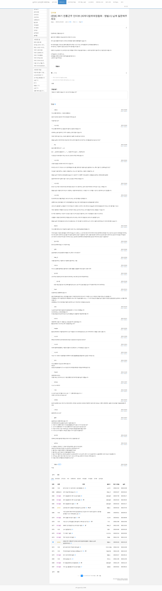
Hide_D (56, 257)
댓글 (81, 22)
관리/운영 (57, 478)
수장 (55, 390)
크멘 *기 (36, 80)
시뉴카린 (56, 125)
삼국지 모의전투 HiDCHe (40, 2)
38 (81, 500)
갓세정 (56, 400)
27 (81, 566)
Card (55, 289)
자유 (68, 478)
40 (81, 496)
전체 (52, 478)
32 (72, 529)
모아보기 (36, 9)
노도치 (108, 488)
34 (76, 517)
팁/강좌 (79, 478)
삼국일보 (101, 478)
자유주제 (36, 17)
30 (71, 543)
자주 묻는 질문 (82, 2)
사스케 (56, 336)
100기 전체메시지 (38, 52)
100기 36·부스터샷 (39, 60)
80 (97, 575)
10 (94, 575)
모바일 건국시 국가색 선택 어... (40, 45)
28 (83, 551)
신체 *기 (36, 88)
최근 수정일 (116, 484)
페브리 (56, 225)
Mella (108, 537)
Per (55, 144)
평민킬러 (108, 496)
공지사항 (54, 2)
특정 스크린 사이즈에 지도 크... (40, 47)
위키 (122, 2)
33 (83, 525)
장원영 (108, 566)
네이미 (56, 318)
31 (75, 537)
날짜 (124, 484)
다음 (100, 575)
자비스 (108, 559)
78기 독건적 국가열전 (60, 77)
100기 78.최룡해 (38, 55)
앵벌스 (52, 22)
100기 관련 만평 (38, 50)
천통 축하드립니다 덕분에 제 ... (40, 91)
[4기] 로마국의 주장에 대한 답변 (63, 80)
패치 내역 (108, 2)
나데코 (56, 409)
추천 (122, 111)
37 (75, 503)
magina (56, 328)
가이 (108, 521)
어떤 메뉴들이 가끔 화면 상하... (40, 72)
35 (86, 507)
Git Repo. (115, 2)
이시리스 (108, 533)
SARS (108, 512)
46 (76, 492)
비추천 (125, 111)
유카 (55, 360)
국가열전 (90, 478)
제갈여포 (108, 551)
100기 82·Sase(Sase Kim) (40, 65)
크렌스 (56, 110)
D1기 (35, 83)
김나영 (56, 273)
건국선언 (63, 478)
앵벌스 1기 (37, 85)
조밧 (55, 306)
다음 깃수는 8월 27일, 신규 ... (40, 63)
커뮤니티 (61, 2)
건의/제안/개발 (72, 2)
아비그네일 (109, 547)
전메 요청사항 (37, 42)
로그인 (126, 6)
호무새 (56, 443)
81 (85, 488)
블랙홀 (35, 35)
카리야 (56, 265)
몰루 (55, 417)
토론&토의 (73, 478)
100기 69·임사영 (38, 58)
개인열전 (84, 478)
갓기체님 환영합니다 (39, 77)
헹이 (108, 529)
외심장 (56, 372)
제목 (83, 484)
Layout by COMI (81, 587)
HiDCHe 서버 (99, 2)
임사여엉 (56, 241)
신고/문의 (91, 2)
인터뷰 (53, 13)
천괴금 (56, 382)
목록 (52, 83)
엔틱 (55, 249)
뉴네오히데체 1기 (38, 75)
